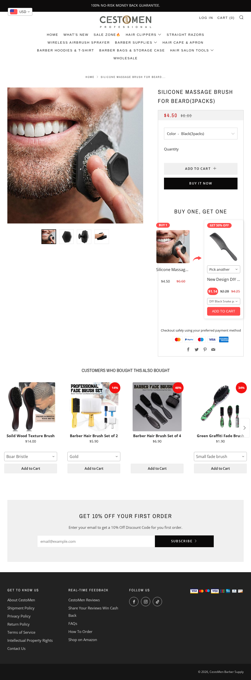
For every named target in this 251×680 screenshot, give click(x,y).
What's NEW (75, 35)
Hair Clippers (141, 35)
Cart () (226, 18)
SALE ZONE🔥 (107, 35)
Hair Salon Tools (189, 50)
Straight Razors (185, 35)
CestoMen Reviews (84, 599)
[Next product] (245, 428)
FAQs (72, 623)
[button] (48, 236)
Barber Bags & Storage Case (132, 50)
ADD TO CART (223, 311)
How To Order (80, 631)
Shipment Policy (21, 608)
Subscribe (182, 541)
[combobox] (223, 269)
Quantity (171, 149)
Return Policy (18, 624)
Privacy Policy (19, 616)
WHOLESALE (125, 58)
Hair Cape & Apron (183, 42)
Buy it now (200, 183)
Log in (206, 18)
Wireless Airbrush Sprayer (79, 42)
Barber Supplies (133, 42)
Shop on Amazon (82, 639)
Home (52, 35)
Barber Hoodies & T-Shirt (65, 50)
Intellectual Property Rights (30, 640)
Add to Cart (30, 468)
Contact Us (16, 648)
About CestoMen (21, 599)
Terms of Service (21, 632)
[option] (75, 155)
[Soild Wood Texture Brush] (30, 406)
